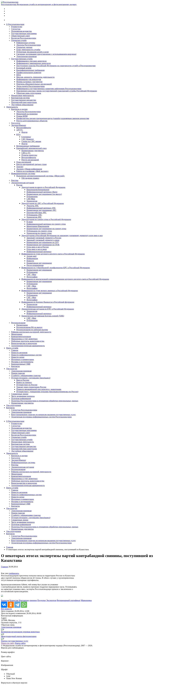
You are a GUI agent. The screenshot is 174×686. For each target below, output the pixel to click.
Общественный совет (20, 36)
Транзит (19, 167)
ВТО (18, 134)
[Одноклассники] (11, 605)
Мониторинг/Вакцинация (37, 226)
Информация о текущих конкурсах (31, 61)
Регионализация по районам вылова (32, 330)
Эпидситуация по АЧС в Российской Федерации (42, 203)
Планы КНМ (22, 116)
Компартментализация (21, 336)
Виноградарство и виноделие (24, 343)
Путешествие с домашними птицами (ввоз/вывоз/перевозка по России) (47, 392)
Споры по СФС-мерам (31, 141)
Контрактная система (20, 98)
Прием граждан (18, 373)
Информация (32, 258)
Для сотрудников (13, 405)
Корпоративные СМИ (20, 364)
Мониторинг (16, 334)
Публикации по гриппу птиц (39, 231)
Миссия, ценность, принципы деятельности (35, 77)
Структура (15, 29)
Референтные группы (25, 43)
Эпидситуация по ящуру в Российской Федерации (43, 187)
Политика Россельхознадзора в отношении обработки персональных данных (44, 401)
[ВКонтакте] (4, 605)
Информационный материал (38, 251)
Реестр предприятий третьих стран (31, 164)
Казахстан (14, 600)
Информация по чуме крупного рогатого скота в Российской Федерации (53, 254)
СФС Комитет (27, 139)
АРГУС (19, 130)
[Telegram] (17, 605)
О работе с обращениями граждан (26, 375)
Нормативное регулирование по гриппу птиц (46, 229)
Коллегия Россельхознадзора (23, 38)
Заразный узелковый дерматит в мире (42, 240)
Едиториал (26, 137)
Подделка (41, 600)
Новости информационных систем (26, 355)
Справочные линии (19, 394)
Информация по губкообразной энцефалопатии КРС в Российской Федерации (55, 268)
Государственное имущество (23, 100)
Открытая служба (18, 40)
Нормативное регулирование (39, 263)
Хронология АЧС (34, 217)
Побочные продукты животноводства (27, 341)
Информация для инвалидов (28, 79)
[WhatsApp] (24, 605)
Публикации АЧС (34, 215)
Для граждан (11, 369)
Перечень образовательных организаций (34, 84)
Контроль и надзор (19, 109)
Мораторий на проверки (27, 114)
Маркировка (86, 600)
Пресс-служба (12, 348)
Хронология (31, 201)
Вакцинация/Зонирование (37, 189)
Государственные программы (24, 33)
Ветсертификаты (23, 128)
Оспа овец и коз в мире (36, 249)
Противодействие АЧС (36, 212)
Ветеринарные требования (27, 146)
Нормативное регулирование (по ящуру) (44, 194)
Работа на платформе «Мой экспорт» (32, 171)
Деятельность (12, 107)
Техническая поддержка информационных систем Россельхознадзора (41, 417)
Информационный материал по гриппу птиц (46, 224)
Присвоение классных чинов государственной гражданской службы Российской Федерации (56, 91)
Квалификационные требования (30, 70)
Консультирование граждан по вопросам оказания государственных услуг (43, 414)
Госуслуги (15, 123)
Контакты (15, 366)
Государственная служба (21, 59)
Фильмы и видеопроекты (22, 362)
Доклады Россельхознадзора (28, 45)
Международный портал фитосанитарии (18, 636)
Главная (9, 547)
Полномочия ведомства (21, 31)
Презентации (22, 325)
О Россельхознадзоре (15, 24)
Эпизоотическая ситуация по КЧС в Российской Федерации (47, 309)
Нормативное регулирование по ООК (42, 245)
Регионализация (18, 323)
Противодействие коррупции (24, 102)
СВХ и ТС (26, 153)
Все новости (6, 609)
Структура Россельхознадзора (24, 410)
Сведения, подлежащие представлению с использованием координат (46, 54)
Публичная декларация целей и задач (32, 52)
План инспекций (23, 162)
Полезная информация (21, 398)
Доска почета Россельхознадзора (30, 86)
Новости (30, 261)
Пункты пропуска (29, 155)
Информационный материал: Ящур (41, 192)
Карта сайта (20, 643)
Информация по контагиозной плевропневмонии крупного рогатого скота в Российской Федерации (65, 279)
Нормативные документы (32, 150)
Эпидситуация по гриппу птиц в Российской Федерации (46, 219)
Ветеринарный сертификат (68, 600)
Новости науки (17, 357)
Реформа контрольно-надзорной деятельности (31, 332)
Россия (19, 185)
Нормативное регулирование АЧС (41, 210)
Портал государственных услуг (14, 641)
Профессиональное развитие (28, 72)
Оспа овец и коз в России (37, 247)
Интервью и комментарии (22, 359)
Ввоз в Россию (22, 380)
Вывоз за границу (24, 382)
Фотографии (31, 277)
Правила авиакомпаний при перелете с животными (38, 389)
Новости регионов (19, 352)
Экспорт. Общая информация (29, 169)
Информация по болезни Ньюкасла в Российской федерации (47, 302)
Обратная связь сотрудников (28, 93)
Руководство (16, 27)
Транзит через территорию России (31, 387)
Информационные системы (23, 173)
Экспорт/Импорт (18, 125)
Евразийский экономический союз (31, 148)
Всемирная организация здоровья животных (20, 632)
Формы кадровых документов (29, 82)
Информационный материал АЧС (41, 208)
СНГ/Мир (30, 199)
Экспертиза (51, 600)
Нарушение (24, 600)
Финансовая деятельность (22, 95)
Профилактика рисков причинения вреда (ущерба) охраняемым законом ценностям (52, 118)
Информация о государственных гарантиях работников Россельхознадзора (48, 88)
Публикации (32, 196)
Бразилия (5, 600)
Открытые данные (24, 47)
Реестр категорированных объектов (31, 121)
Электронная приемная (26, 56)
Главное (14, 350)
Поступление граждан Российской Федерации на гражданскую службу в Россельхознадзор (56, 66)
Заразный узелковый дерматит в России (43, 238)
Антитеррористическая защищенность (28, 346)
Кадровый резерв (23, 68)
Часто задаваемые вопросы (23, 396)
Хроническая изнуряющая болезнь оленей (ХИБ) (42, 316)
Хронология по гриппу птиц (39, 233)
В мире (29, 222)
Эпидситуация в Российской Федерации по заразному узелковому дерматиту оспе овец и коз (62, 235)
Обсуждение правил (30, 178)
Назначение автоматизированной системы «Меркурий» (40, 176)
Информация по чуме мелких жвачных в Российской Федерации (49, 290)
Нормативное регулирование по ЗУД (42, 242)
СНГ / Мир (31, 274)
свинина (33, 600)
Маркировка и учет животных (24, 339)
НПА (18, 75)
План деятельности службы (28, 49)
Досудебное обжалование (22, 105)
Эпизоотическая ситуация (22, 183)
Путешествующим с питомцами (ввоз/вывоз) (30, 378)
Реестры (14, 180)
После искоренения (34, 265)
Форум (24, 132)
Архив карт (31, 256)
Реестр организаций (30, 160)
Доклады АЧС (32, 206)
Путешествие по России (26, 385)
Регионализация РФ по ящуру (29, 327)
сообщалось (14, 573)
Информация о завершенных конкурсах (33, 63)
